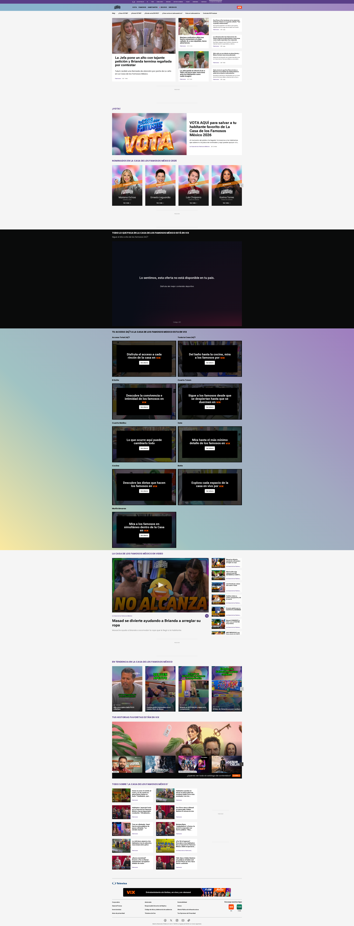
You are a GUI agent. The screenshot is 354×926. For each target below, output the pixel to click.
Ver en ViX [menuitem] (173, 7)
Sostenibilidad (182, 902)
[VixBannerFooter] (177, 892)
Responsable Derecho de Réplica (155, 906)
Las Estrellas (140, 1)
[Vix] (239, 7)
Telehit (188, 1)
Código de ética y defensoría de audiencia (158, 909)
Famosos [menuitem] (142, 7)
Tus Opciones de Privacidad (186, 913)
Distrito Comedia (178, 1)
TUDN (152, 1)
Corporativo (116, 902)
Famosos (118, 78)
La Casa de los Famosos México (183, 850)
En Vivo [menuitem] (164, 7)
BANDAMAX (195, 1)
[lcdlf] (117, 7)
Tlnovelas (203, 1)
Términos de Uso (150, 913)
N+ (147, 1)
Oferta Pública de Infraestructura (188, 909)
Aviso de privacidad (118, 913)
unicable (168, 1)
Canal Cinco (160, 1)
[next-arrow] (241, 185)
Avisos (179, 906)
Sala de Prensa (117, 906)
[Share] (207, 616)
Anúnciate (148, 902)
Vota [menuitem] (134, 7)
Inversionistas (116, 909)
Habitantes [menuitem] (153, 7)
